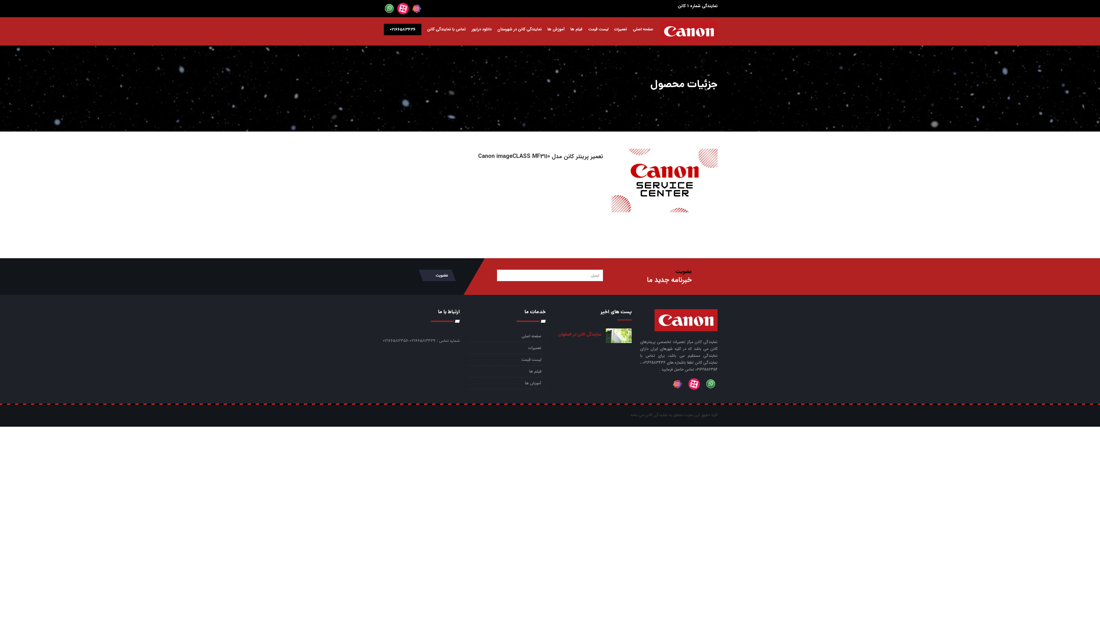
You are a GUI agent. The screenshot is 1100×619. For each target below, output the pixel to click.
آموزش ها (556, 29)
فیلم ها (576, 29)
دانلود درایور (482, 29)
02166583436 (403, 29)
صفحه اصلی (643, 29)
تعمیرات (620, 29)
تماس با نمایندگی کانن (446, 29)
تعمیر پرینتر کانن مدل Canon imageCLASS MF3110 (540, 156)
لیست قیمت (598, 29)
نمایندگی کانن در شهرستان (519, 29)
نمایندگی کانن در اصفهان (580, 334)
